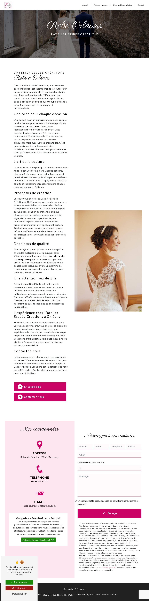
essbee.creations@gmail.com (40, 505)
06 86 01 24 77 (39, 481)
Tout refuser (20, 588)
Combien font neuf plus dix (91, 462)
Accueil (85, 5)
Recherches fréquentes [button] (74, 589)
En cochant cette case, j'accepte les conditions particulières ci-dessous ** (108, 502)
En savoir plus (32, 386)
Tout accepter (20, 582)
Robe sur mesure (100, 5)
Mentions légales (84, 594)
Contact (141, 5)
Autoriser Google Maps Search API (38, 540)
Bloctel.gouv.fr (108, 567)
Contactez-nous (34, 396)
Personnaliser (19, 594)
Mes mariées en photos (122, 5)
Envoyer (113, 513)
